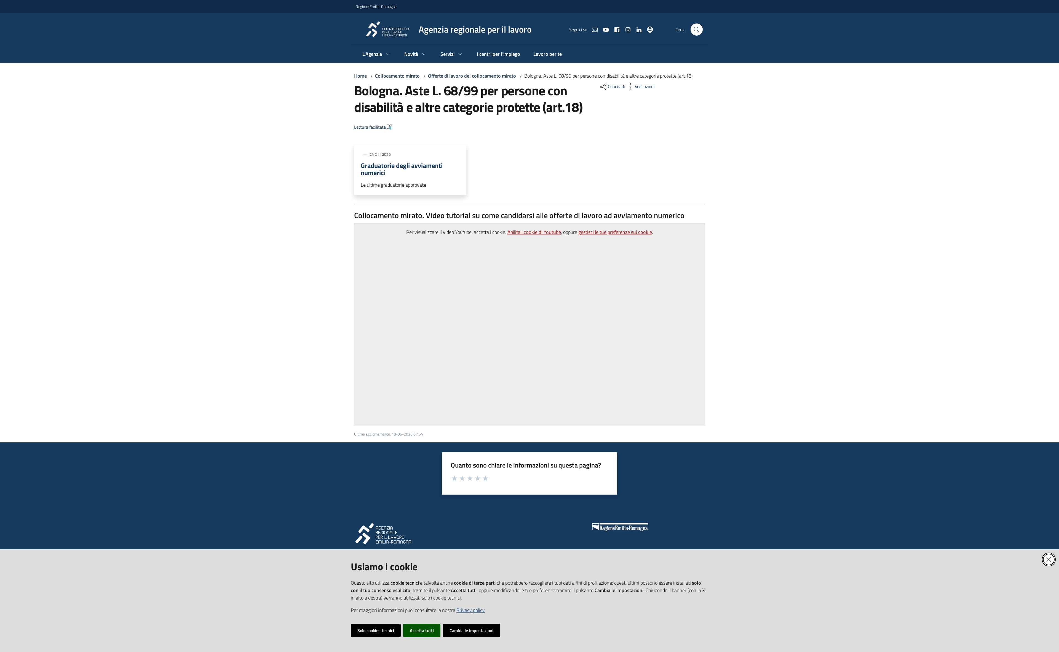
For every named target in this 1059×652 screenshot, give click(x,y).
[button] (696, 29)
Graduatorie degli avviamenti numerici (402, 169)
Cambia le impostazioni (471, 630)
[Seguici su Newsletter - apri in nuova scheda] (592, 29)
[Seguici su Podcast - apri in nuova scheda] (647, 29)
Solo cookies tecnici (375, 630)
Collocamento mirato (397, 76)
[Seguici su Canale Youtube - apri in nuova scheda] (603, 29)
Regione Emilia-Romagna (376, 6)
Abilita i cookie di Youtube (534, 232)
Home (360, 76)
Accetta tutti (422, 630)
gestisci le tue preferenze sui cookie (615, 232)
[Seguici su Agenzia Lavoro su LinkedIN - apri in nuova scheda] (636, 29)
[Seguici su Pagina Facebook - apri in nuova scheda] (614, 29)
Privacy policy (470, 610)
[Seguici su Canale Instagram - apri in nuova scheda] (625, 29)
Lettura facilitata (370, 127)
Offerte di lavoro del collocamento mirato (472, 76)
